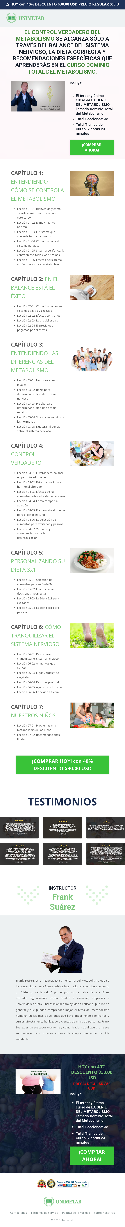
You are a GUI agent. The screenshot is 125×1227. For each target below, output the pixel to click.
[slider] (38, 109)
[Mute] (56, 109)
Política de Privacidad (76, 1212)
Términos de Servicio (44, 1212)
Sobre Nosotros (104, 1212)
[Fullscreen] (62, 109)
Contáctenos (18, 1212)
